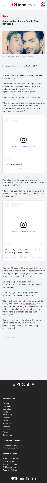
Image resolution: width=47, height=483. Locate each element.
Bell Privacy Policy (10, 467)
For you (6, 403)
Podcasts (6, 418)
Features (6, 426)
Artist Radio (7, 415)
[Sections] (4, 4)
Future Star (7, 423)
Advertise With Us (10, 470)
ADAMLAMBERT (24, 169)
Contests (6, 429)
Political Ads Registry (11, 458)
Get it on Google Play (11, 448)
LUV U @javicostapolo (13, 165)
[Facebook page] (18, 384)
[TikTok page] (28, 384)
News (5, 16)
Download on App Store (12, 445)
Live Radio (7, 406)
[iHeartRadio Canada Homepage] (24, 4)
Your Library (7, 409)
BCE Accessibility (9, 461)
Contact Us (7, 435)
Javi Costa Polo (24, 257)
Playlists (6, 412)
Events (5, 432)
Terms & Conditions (10, 464)
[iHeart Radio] (43, 4)
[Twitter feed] (23, 384)
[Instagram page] (13, 384)
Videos (5, 420)
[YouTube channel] (33, 384)
